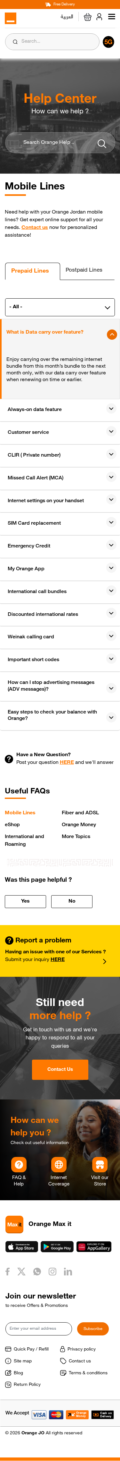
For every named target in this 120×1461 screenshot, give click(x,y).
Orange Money (79, 825)
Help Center (60, 99)
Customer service (28, 432)
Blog (18, 1373)
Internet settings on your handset (46, 501)
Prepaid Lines (30, 271)
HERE (67, 762)
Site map (23, 1361)
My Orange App (26, 569)
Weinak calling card (31, 637)
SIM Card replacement (34, 523)
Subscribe (93, 1329)
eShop (12, 825)
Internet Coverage (58, 1181)
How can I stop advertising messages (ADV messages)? (51, 686)
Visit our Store (99, 1181)
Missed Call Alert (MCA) (35, 478)
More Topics (76, 837)
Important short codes (33, 660)
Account (100, 17)
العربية (67, 16)
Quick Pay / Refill (31, 1349)
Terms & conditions (88, 1373)
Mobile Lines (20, 813)
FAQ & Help (19, 1181)
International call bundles (37, 592)
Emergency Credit (29, 546)
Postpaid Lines (84, 270)
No (72, 901)
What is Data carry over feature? (45, 332)
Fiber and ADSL (80, 813)
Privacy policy (82, 1349)
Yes (25, 901)
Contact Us (60, 1069)
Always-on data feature (35, 410)
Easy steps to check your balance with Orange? (52, 716)
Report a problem (42, 941)
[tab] (32, 271)
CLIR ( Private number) (34, 455)
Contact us (34, 228)
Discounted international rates (43, 614)
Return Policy (27, 1385)
